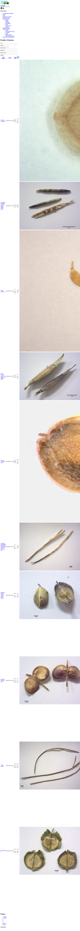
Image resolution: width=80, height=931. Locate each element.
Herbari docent (8, 34)
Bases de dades (6, 18)
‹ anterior (5, 917)
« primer (4, 916)
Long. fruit (15, 58)
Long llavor (18, 57)
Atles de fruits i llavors (10, 31)
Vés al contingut (3, 1)
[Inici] (4, 4)
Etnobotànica (8, 23)
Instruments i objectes (7, 16)
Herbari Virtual (6, 29)
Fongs (7, 24)
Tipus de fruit (3, 47)
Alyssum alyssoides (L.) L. (3, 461)
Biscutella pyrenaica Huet (3, 680)
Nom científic (3, 58)
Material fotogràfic (6, 27)
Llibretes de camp (6, 17)
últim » (4, 924)
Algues (7, 20)
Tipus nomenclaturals (10, 35)
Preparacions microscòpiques (8, 36)
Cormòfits (7, 22)
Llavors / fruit (3, 52)
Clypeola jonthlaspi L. (3, 120)
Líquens (7, 26)
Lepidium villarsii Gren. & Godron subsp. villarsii (2, 595)
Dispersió (2, 50)
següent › (5, 923)
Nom (1, 43)
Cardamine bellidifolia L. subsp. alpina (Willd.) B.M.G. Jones (3, 206)
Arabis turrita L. (2, 766)
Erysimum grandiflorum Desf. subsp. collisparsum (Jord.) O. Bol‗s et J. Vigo (3, 547)
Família (1, 45)
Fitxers (4, 14)
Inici (4, 15)
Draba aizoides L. (3, 291)
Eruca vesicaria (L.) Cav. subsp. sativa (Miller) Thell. (3, 376)
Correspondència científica (8, 13)
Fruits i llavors (8, 25)
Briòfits (7, 21)
